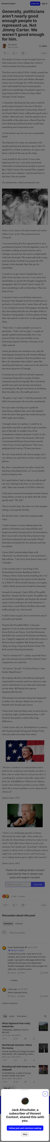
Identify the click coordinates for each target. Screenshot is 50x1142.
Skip (25, 1134)
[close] (45, 1094)
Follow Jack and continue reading (25, 1128)
